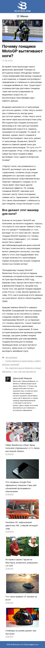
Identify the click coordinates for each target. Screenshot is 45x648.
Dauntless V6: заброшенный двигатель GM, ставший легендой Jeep (21, 525)
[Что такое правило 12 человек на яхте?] (22, 591)
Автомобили (11, 357)
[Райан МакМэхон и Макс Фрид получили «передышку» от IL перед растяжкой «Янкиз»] (22, 440)
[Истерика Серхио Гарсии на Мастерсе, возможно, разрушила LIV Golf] (22, 554)
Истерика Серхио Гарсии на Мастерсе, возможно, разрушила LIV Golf (21, 562)
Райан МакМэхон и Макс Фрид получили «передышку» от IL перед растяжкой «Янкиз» (22, 448)
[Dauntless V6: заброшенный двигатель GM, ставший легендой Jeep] (22, 517)
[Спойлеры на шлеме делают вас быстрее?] (22, 625)
